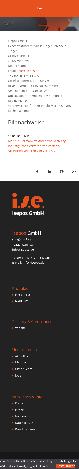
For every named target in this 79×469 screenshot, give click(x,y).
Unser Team (23, 369)
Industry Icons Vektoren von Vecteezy (34, 146)
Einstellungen (65, 466)
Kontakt (20, 403)
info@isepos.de (28, 71)
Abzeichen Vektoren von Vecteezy (31, 151)
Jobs (18, 375)
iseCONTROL (24, 295)
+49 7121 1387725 (37, 257)
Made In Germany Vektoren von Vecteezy (37, 141)
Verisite (20, 328)
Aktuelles (21, 356)
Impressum (23, 416)
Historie (20, 362)
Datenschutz (24, 423)
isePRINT (21, 301)
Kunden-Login (25, 429)
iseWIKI (20, 410)
